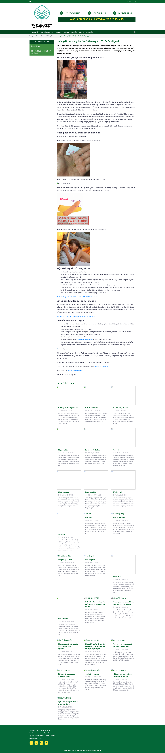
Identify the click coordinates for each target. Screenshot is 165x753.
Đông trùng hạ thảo (65, 560)
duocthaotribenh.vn (81, 750)
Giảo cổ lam (117, 576)
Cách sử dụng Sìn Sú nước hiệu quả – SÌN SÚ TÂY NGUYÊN (77, 297)
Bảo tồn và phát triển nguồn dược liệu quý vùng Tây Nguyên (68, 646)
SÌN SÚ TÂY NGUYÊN (101, 366)
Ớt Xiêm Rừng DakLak (120, 408)
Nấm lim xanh (117, 492)
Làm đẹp (58, 32)
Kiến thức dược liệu (46, 32)
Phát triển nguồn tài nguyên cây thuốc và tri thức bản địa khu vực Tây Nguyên (95, 646)
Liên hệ (81, 32)
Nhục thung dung (119, 518)
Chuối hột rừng (63, 492)
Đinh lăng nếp (90, 560)
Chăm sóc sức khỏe (70, 32)
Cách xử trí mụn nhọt (92, 674)
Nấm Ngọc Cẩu (90, 492)
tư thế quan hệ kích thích (84, 339)
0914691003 (38, 738)
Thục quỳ (116, 450)
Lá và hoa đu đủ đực (92, 450)
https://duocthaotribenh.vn (43, 730)
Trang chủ (34, 32)
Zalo (41, 743)
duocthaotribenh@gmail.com (43, 733)
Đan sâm (88, 518)
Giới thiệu (89, 32)
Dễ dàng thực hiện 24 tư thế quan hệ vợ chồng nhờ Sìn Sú (76, 316)
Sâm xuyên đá (63, 619)
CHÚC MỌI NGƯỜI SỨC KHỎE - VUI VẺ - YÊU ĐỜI (41, 52)
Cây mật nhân (63, 450)
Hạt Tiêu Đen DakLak (92, 408)
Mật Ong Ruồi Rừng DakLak (68, 408)
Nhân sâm (61, 534)
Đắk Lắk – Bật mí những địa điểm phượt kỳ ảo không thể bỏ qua (95, 604)
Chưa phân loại (35, 46)
